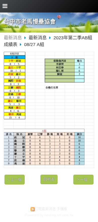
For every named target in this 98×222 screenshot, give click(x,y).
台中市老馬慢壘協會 (30, 22)
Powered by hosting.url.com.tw (49, 215)
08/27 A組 (34, 44)
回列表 (49, 179)
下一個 (81, 179)
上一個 (16, 179)
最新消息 (13, 37)
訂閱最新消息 (45, 209)
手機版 (62, 209)
